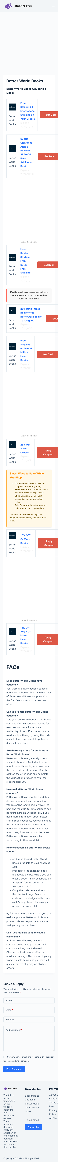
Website (10, 1019)
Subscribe (33, 1127)
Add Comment (14, 1030)
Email (9, 1010)
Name (9, 1000)
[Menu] (53, 6)
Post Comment (14, 1069)
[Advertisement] (29, 42)
